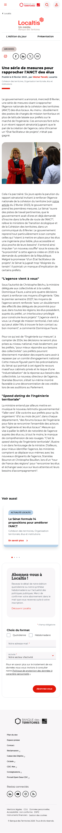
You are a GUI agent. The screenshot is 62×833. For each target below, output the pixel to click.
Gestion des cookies (38, 815)
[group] (31, 163)
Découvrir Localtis (21, 608)
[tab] (12, 557)
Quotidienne (19, 635)
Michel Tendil (40, 77)
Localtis (7, 13)
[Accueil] (30, 4)
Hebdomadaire (43, 635)
